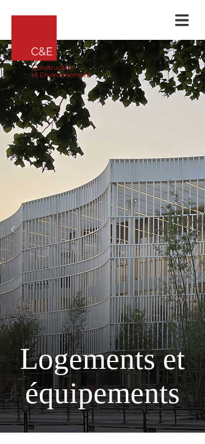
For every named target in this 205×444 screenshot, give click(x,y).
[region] (102, 229)
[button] (182, 20)
